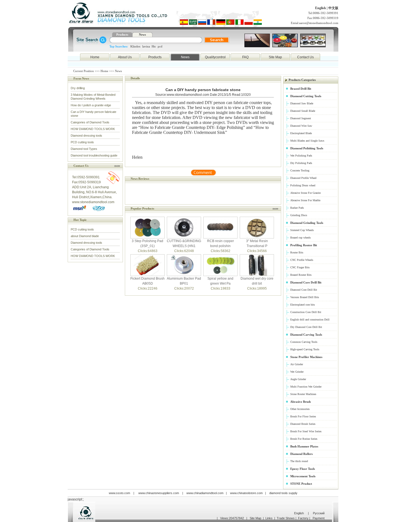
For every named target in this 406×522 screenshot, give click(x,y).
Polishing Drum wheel (302, 185)
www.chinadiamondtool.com (204, 493)
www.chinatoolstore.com (246, 493)
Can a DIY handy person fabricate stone (93, 113)
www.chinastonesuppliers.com (158, 493)
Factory (303, 518)
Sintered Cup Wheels (302, 230)
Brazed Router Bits (301, 274)
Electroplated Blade (301, 133)
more (117, 165)
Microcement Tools (302, 476)
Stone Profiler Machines (306, 357)
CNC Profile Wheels (301, 259)
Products (155, 57)
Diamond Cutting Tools (305, 96)
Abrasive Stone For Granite (305, 192)
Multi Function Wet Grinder (305, 386)
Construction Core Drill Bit (305, 312)
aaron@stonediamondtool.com (318, 23)
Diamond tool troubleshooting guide (94, 155)
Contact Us (305, 57)
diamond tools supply (283, 493)
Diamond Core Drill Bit (305, 282)
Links (269, 518)
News (185, 57)
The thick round (299, 461)
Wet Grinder (297, 371)
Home (94, 57)
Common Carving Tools (303, 341)
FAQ (245, 57)
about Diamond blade (85, 236)
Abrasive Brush (300, 401)
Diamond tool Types (84, 148)
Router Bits (296, 252)
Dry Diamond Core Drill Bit (306, 326)
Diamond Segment (300, 118)
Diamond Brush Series (302, 423)
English (321, 8)
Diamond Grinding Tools (306, 222)
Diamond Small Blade (302, 110)
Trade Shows (286, 518)
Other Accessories (300, 408)
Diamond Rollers (301, 453)
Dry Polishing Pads (301, 163)
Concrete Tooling (299, 170)
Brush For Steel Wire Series (305, 431)
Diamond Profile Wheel (303, 177)
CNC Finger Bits (300, 267)
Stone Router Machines (303, 394)
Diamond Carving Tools (306, 334)
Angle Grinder (298, 379)
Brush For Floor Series (303, 416)
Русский (319, 513)
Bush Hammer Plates (304, 446)
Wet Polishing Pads (301, 155)
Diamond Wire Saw (301, 125)
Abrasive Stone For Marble (305, 200)
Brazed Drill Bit (300, 88)
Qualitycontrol (215, 57)
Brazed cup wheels (300, 237)
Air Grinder (296, 364)
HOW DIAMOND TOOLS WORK (93, 129)
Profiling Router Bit (303, 245)
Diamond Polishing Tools (306, 148)
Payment (319, 518)
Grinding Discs (298, 215)
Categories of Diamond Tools (90, 122)
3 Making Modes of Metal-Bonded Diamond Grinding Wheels (93, 96)
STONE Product (301, 483)
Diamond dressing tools (86, 135)
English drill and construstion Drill (309, 319)
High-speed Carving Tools (304, 349)
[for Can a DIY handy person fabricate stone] (203, 175)
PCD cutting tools (82, 142)
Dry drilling (78, 88)
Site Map (275, 57)
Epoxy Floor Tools (302, 468)
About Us (125, 57)
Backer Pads (297, 207)
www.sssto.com (119, 493)
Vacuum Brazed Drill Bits (304, 297)
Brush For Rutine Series (303, 438)
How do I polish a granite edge (91, 105)
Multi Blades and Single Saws (307, 140)
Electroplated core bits (302, 304)
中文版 (333, 8)
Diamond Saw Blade (301, 103)
